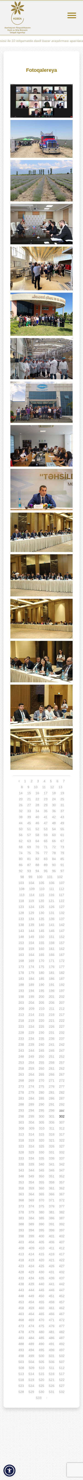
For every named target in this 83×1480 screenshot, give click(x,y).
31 (62, 805)
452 (62, 1296)
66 (54, 841)
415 (41, 1254)
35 (45, 811)
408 (21, 1248)
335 (41, 1158)
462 (62, 1308)
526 (51, 1386)
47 (45, 823)
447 (62, 1290)
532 (62, 1392)
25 (62, 799)
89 (45, 865)
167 (62, 955)
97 (62, 871)
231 (51, 1032)
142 (62, 925)
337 (62, 1158)
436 (51, 1278)
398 (21, 1236)
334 (31, 1158)
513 (21, 1374)
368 (21, 1200)
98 (22, 877)
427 (62, 1266)
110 (41, 889)
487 (62, 1338)
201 (51, 996)
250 (41, 1056)
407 (62, 1242)
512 (62, 1368)
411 (51, 1248)
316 (51, 1134)
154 (31, 943)
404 (31, 1242)
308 (21, 1128)
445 (41, 1290)
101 (50, 877)
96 (54, 871)
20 (21, 799)
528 (21, 1392)
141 (51, 925)
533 (39, 1398)
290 (41, 1104)
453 (21, 1302)
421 (51, 1260)
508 (21, 1368)
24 (54, 799)
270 (41, 1080)
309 (31, 1128)
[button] (9, 1470)
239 (31, 1044)
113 (21, 895)
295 (41, 1110)
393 (21, 1230)
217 (62, 1014)
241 (51, 1044)
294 (31, 1110)
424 (31, 1266)
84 (54, 859)
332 (62, 1152)
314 (31, 1134)
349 (31, 1176)
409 (31, 1248)
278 (21, 1092)
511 (51, 1368)
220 (41, 1020)
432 (62, 1272)
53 (45, 829)
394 (31, 1230)
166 (51, 955)
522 (62, 1380)
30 (54, 805)
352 (62, 1176)
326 (51, 1146)
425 (41, 1266)
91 (62, 865)
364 (31, 1194)
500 (41, 1356)
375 (41, 1206)
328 (21, 1152)
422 (62, 1260)
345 (41, 1170)
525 (41, 1386)
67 (62, 841)
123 (21, 907)
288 (21, 1104)
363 (21, 1194)
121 (51, 901)
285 (41, 1098)
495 (41, 1350)
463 (21, 1314)
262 (62, 1068)
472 (62, 1320)
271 (51, 1080)
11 (44, 787)
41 (45, 817)
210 (41, 1008)
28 (37, 805)
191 (51, 985)
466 (51, 1314)
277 (62, 1086)
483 (21, 1338)
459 (31, 1308)
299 (31, 1116)
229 (31, 1032)
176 (51, 967)
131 (51, 913)
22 (37, 799)
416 (51, 1254)
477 (62, 1326)
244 (31, 1050)
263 (21, 1074)
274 (31, 1086)
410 (41, 1248)
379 (31, 1212)
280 (41, 1092)
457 (62, 1302)
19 (62, 793)
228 (21, 1032)
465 (41, 1314)
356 (51, 1182)
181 (51, 973)
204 (31, 1002)
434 (31, 1278)
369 (31, 1200)
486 (51, 1338)
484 (31, 1338)
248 (21, 1056)
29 (45, 805)
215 (41, 1014)
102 (60, 877)
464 (31, 1314)
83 (45, 859)
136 (51, 919)
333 (21, 1158)
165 (41, 955)
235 (41, 1038)
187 (62, 979)
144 (31, 931)
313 (21, 1134)
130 (41, 913)
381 (51, 1212)
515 (41, 1374)
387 (62, 1218)
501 (51, 1356)
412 (62, 1248)
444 (31, 1290)
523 (21, 1386)
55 (62, 829)
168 (21, 961)
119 (31, 901)
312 (62, 1128)
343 (21, 1170)
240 (41, 1044)
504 (31, 1362)
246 (51, 1050)
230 (41, 1032)
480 (41, 1332)
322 (62, 1140)
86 (21, 865)
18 (54, 793)
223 (21, 1026)
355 (41, 1182)
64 (37, 841)
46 (37, 823)
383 (21, 1218)
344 (31, 1170)
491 (51, 1344)
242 (62, 1044)
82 (37, 859)
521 (51, 1380)
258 (21, 1068)
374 (31, 1206)
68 (21, 847)
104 (31, 883)
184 (31, 979)
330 (41, 1152)
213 (21, 1014)
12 (52, 787)
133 (21, 919)
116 (51, 895)
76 (37, 853)
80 (21, 859)
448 (21, 1296)
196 (51, 991)
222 (62, 1020)
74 (21, 853)
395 (41, 1230)
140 (41, 925)
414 (31, 1254)
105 (41, 883)
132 (62, 913)
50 (21, 829)
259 (31, 1068)
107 (62, 883)
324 (31, 1146)
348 (21, 1176)
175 (41, 967)
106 (51, 883)
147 (62, 931)
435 (41, 1278)
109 (32, 889)
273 (21, 1086)
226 (51, 1026)
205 (41, 1002)
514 (31, 1374)
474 (31, 1326)
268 (21, 1080)
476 (51, 1326)
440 (41, 1284)
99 (30, 877)
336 (51, 1158)
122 (61, 901)
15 (29, 793)
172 (62, 961)
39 (29, 817)
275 (41, 1086)
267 (62, 1074)
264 (31, 1074)
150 (41, 937)
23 (45, 799)
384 (31, 1218)
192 (62, 985)
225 (41, 1026)
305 (41, 1122)
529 (31, 1392)
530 (41, 1392)
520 (41, 1380)
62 (21, 841)
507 (62, 1362)
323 (21, 1146)
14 (21, 793)
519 (31, 1380)
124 (31, 907)
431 (51, 1272)
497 (62, 1350)
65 (45, 841)
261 (51, 1068)
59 (45, 835)
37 (62, 811)
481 (51, 1332)
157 (62, 943)
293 (21, 1110)
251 (51, 1056)
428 (21, 1272)
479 (31, 1332)
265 (41, 1074)
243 (21, 1050)
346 (51, 1170)
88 (37, 865)
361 (51, 1188)
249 (31, 1056)
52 (37, 829)
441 (51, 1284)
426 (51, 1266)
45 (29, 823)
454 (31, 1302)
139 (31, 925)
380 (41, 1212)
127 (62, 907)
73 (62, 847)
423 (21, 1266)
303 (21, 1122)
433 (21, 1278)
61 (62, 835)
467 (62, 1314)
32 (21, 811)
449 (31, 1296)
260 (41, 1068)
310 (41, 1128)
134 (31, 919)
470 (41, 1320)
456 (51, 1302)
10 (36, 787)
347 (62, 1170)
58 (37, 835)
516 (51, 1374)
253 (21, 1062)
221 (51, 1020)
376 (51, 1206)
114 (31, 895)
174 (31, 967)
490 (41, 1344)
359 (31, 1188)
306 (51, 1122)
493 (21, 1350)
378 (21, 1212)
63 (29, 841)
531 (51, 1392)
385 (41, 1218)
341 (51, 1164)
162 (62, 949)
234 (31, 1038)
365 (41, 1194)
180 (41, 973)
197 (62, 991)
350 (41, 1176)
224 (31, 1026)
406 (51, 1242)
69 (29, 847)
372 (62, 1200)
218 (21, 1020)
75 (29, 853)
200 (41, 996)
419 (31, 1260)
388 (21, 1224)
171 (51, 961)
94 (37, 871)
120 (41, 901)
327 (62, 1146)
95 (45, 871)
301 (51, 1116)
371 (51, 1200)
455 (41, 1302)
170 (41, 961)
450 (41, 1296)
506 (51, 1362)
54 (54, 829)
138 (21, 925)
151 (51, 937)
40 (37, 817)
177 (62, 967)
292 (62, 1104)
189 (31, 985)
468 (21, 1320)
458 (21, 1308)
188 (21, 985)
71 (45, 847)
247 (62, 1050)
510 (41, 1368)
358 (21, 1188)
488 (21, 1344)
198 (21, 996)
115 (41, 895)
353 (21, 1182)
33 (29, 811)
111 (51, 889)
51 (29, 829)
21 (29, 799)
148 (21, 937)
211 (51, 1008)
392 (62, 1224)
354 (31, 1182)
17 (45, 793)
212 (62, 1008)
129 (31, 913)
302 (62, 1116)
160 (41, 949)
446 (51, 1290)
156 (51, 943)
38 (21, 817)
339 (31, 1164)
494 (31, 1350)
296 (51, 1110)
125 (41, 907)
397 (62, 1230)
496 (51, 1350)
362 (62, 1188)
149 (31, 937)
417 (62, 1254)
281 (51, 1092)
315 (41, 1134)
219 (31, 1020)
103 (21, 883)
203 (21, 1002)
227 (62, 1026)
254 (31, 1062)
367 (62, 1194)
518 (21, 1380)
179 (31, 973)
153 (21, 943)
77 (45, 853)
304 (31, 1122)
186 (51, 979)
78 (54, 853)
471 (51, 1320)
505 (41, 1362)
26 (21, 805)
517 (62, 1374)
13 (60, 787)
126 (51, 907)
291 (51, 1104)
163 (21, 955)
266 (51, 1074)
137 (62, 919)
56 (21, 835)
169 (31, 961)
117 (61, 895)
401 (51, 1236)
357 (62, 1182)
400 (41, 1236)
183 (21, 979)
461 (51, 1308)
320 (41, 1140)
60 (54, 835)
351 (51, 1176)
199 (31, 996)
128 (21, 913)
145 (41, 931)
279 (31, 1092)
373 (21, 1206)
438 (21, 1284)
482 (62, 1332)
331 (51, 1152)
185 (41, 979)
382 (62, 1212)
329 (31, 1152)
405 (41, 1242)
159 (31, 949)
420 (41, 1260)
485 (41, 1338)
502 (62, 1356)
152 (62, 937)
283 (21, 1098)
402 (62, 1236)
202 (62, 996)
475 (41, 1326)
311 (51, 1128)
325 (41, 1146)
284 (31, 1098)
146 (51, 931)
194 (31, 991)
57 (29, 835)
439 (31, 1284)
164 (31, 955)
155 (41, 943)
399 (31, 1236)
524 (31, 1386)
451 (51, 1296)
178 (21, 973)
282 (62, 1092)
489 (31, 1344)
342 (62, 1164)
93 (29, 871)
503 (21, 1362)
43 (62, 817)
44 (21, 823)
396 (51, 1230)
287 (62, 1098)
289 (31, 1104)
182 (62, 973)
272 (62, 1080)
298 (21, 1116)
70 (37, 847)
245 (41, 1050)
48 (54, 823)
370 (41, 1200)
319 (31, 1140)
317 (62, 1134)
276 (51, 1086)
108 (21, 889)
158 (21, 949)
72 (54, 847)
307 (62, 1122)
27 (29, 805)
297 (62, 1110)
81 (29, 859)
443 (21, 1290)
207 (62, 1002)
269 (31, 1080)
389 (31, 1224)
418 (21, 1260)
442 (62, 1284)
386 (51, 1218)
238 (21, 1044)
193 (21, 991)
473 (21, 1326)
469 (31, 1320)
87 (29, 865)
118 (21, 901)
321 (51, 1140)
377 (62, 1206)
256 (51, 1062)
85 (62, 859)
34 (37, 811)
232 (62, 1032)
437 (62, 1278)
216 (51, 1014)
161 (51, 949)
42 (54, 817)
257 (62, 1062)
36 (54, 811)
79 (62, 853)
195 (41, 991)
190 (41, 985)
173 (21, 967)
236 (51, 1038)
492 (62, 1344)
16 (37, 793)
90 (54, 865)
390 (41, 1224)
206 (51, 1002)
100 (39, 877)
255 (41, 1062)
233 (21, 1038)
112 (61, 889)
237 (62, 1038)
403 (21, 1242)
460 (41, 1308)
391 (51, 1224)
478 (21, 1332)
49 (62, 823)
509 (31, 1368)
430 (41, 1272)
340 (41, 1164)
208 (21, 1008)
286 (51, 1098)
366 (51, 1194)
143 (21, 931)
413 (21, 1254)
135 (41, 919)
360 (41, 1188)
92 (21, 871)
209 (31, 1008)
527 (62, 1386)
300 (41, 1116)
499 (31, 1356)
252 (62, 1056)
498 (21, 1356)
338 (21, 1164)
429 (31, 1272)
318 (21, 1140)
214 (31, 1014)
